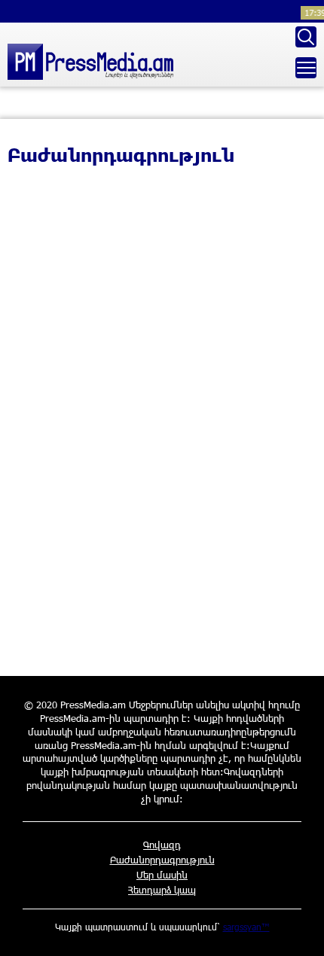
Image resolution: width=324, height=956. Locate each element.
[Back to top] (297, 929)
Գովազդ (162, 845)
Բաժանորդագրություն (162, 860)
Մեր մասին (162, 875)
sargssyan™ (246, 926)
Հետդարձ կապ (162, 890)
